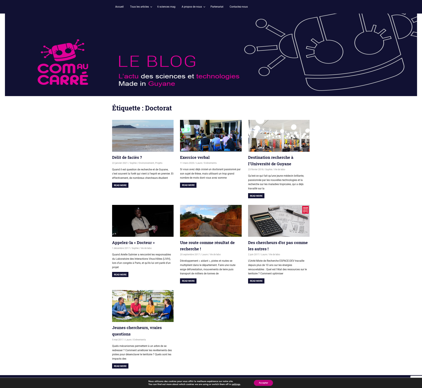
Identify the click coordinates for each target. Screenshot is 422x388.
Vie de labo (279, 169)
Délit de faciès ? (127, 157)
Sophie (133, 163)
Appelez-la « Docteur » (133, 242)
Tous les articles (139, 6)
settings (236, 384)
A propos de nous (192, 6)
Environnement (146, 163)
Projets (158, 163)
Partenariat (217, 6)
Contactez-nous (239, 6)
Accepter (263, 382)
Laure (199, 163)
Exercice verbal (195, 157)
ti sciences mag (166, 6)
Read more (120, 185)
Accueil (119, 6)
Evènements (210, 163)
